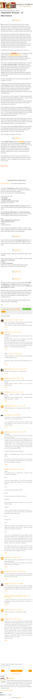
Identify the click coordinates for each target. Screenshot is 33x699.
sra (5, 415)
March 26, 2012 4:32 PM (15, 618)
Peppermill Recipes (14, 55)
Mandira (6, 583)
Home (16, 670)
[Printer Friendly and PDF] (26, 309)
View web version (16, 673)
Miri (5, 557)
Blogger (19, 697)
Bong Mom (11, 678)
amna (5, 609)
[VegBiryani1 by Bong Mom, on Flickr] (16, 236)
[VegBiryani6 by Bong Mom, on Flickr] (16, 20)
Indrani (6, 618)
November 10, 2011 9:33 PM (16, 392)
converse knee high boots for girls (13, 595)
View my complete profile (6, 690)
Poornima (6, 378)
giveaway (14, 53)
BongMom (7, 469)
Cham (5, 320)
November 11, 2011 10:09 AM (18, 432)
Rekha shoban (8, 369)
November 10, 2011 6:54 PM (19, 369)
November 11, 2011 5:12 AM (13, 415)
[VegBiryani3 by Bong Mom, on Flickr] (16, 271)
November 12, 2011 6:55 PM (18, 571)
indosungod (7, 432)
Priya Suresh (7, 406)
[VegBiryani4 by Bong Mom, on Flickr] (16, 279)
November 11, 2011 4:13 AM (18, 406)
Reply (5, 327)
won (21, 55)
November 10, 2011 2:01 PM (14, 332)
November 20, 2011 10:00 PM (15, 609)
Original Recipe (5, 183)
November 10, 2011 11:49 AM (15, 320)
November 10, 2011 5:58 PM (15, 353)
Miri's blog (21, 141)
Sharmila (6, 392)
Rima (5, 332)
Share (3, 311)
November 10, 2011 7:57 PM (17, 378)
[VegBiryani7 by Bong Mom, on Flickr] (16, 138)
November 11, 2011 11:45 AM (17, 469)
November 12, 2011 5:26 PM (14, 557)
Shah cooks (7, 571)
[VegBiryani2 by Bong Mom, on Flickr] (16, 250)
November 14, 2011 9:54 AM (16, 583)
